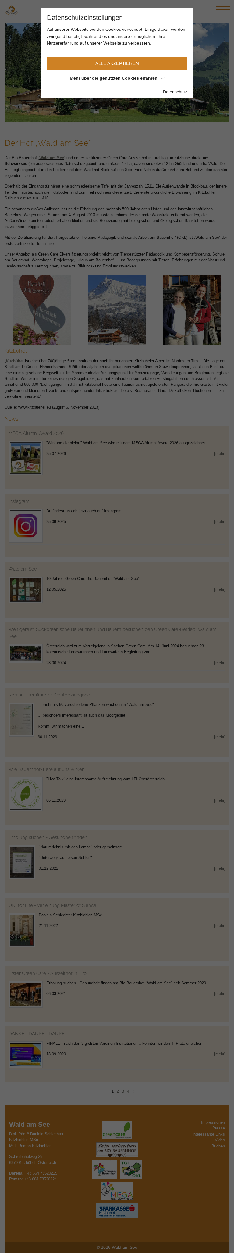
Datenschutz (175, 91)
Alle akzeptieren (117, 63)
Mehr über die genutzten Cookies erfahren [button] (114, 78)
